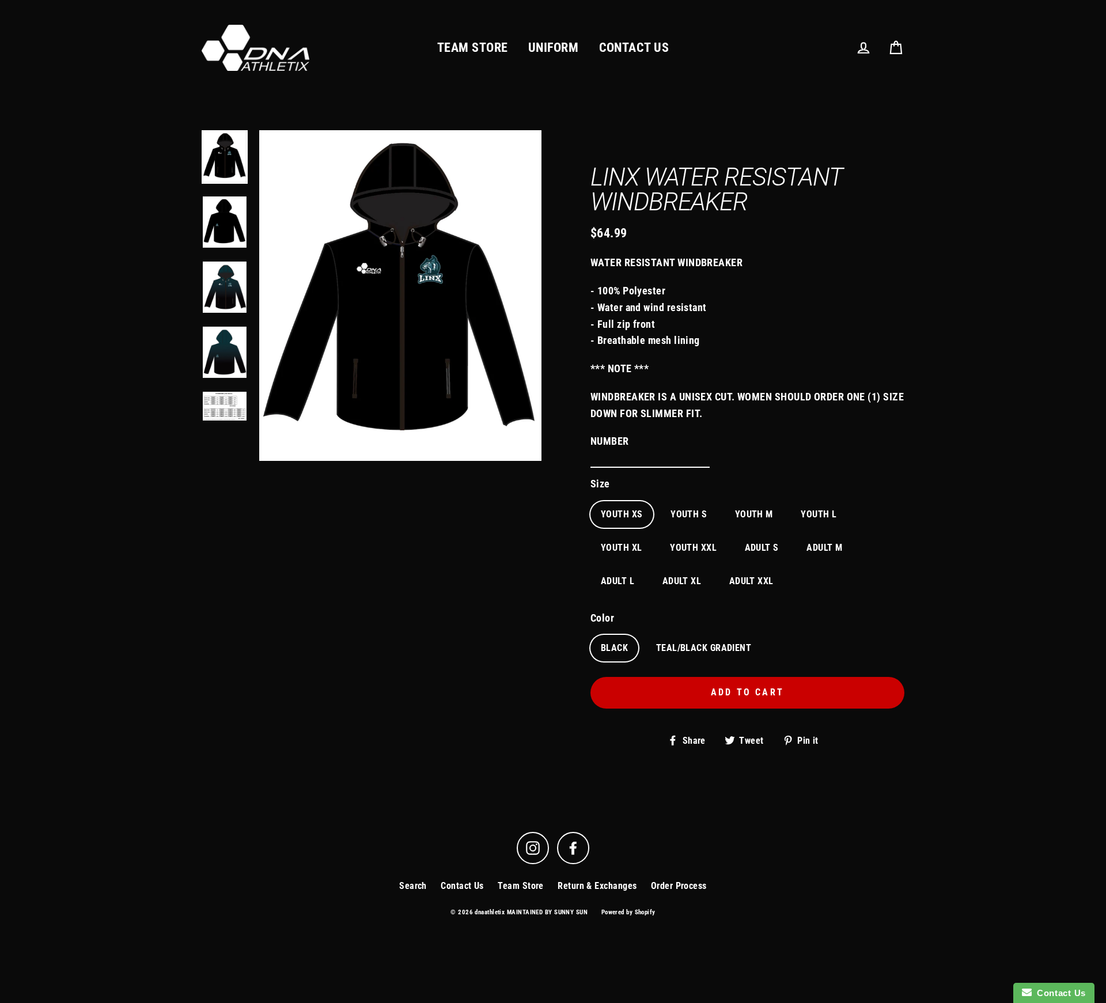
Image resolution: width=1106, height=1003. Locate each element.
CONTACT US (634, 47)
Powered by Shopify (628, 912)
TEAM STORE (472, 47)
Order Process (679, 885)
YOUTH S (689, 514)
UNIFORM (553, 47)
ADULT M (824, 547)
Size (600, 484)
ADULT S (762, 547)
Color (602, 618)
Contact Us (462, 885)
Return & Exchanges (597, 885)
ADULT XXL (751, 581)
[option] (225, 157)
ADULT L (617, 581)
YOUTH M (754, 514)
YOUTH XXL (693, 547)
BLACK (614, 647)
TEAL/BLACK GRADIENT (704, 647)
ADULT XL (682, 581)
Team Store (521, 885)
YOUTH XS (622, 514)
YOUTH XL (621, 547)
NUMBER (609, 441)
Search (413, 885)
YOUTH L (818, 514)
